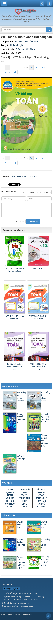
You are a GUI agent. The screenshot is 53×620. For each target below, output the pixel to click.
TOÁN (10, 489)
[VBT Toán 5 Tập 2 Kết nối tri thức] (38, 299)
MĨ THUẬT (41, 489)
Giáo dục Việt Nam (25, 49)
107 (36, 67)
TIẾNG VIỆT (24, 489)
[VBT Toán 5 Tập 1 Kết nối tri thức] (14, 299)
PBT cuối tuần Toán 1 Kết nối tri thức (15, 269)
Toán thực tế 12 (38, 268)
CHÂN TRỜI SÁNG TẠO (27, 41)
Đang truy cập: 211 (12, 588)
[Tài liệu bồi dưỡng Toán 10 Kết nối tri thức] (14, 346)
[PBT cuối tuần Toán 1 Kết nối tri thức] (14, 251)
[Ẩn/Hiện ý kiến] (23, 192)
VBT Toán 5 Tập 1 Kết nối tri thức (15, 317)
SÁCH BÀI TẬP (8, 515)
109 (4, 72)
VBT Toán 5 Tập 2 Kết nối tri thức (38, 317)
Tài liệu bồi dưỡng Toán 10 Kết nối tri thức (15, 366)
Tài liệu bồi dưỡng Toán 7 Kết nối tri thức (38, 366)
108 (43, 67)
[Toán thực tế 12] (38, 251)
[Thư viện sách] (26, 11)
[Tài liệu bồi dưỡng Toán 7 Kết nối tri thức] (38, 346)
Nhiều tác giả (16, 45)
